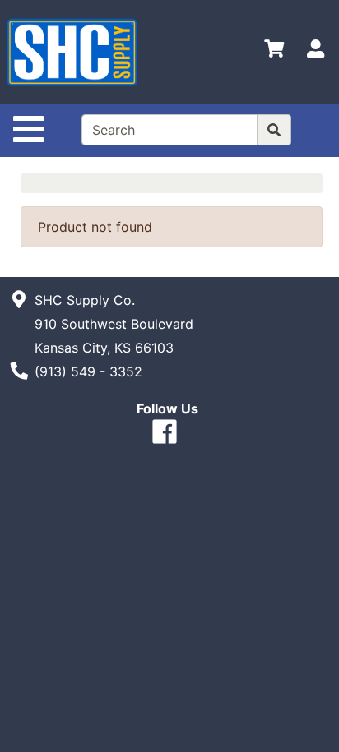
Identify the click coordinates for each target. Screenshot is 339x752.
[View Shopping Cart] (274, 52)
